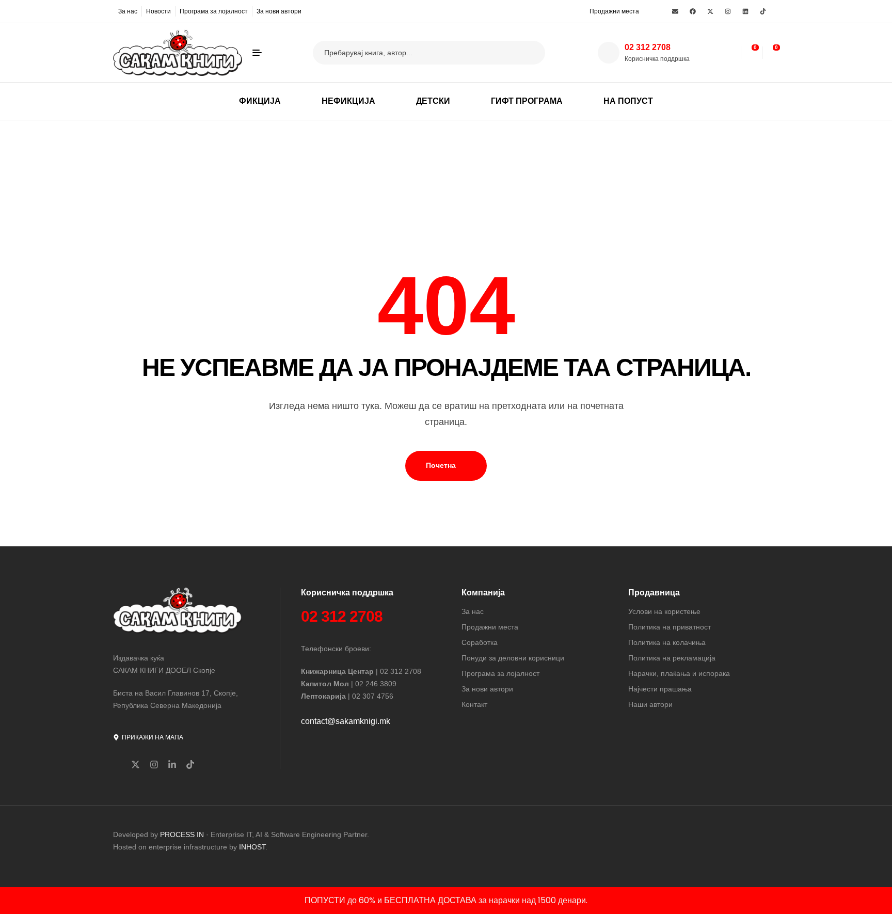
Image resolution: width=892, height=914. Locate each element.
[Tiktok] (763, 11)
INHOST (252, 847)
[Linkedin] (745, 11)
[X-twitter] (710, 11)
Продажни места (614, 11)
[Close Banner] (882, 900)
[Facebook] (693, 11)
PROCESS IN (183, 834)
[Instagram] (728, 11)
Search (531, 53)
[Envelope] (675, 11)
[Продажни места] (583, 11)
